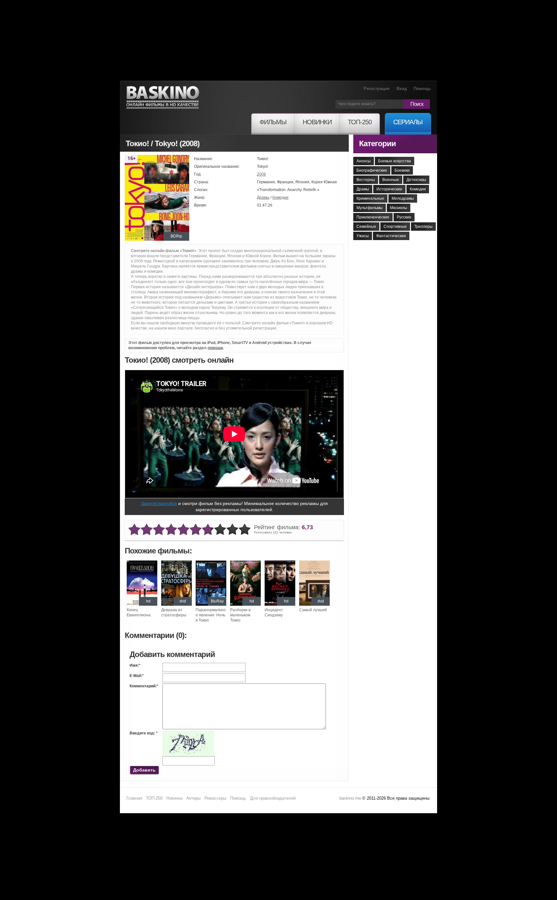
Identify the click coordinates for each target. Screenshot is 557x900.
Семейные (366, 226)
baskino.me (350, 798)
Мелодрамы (403, 198)
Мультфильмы (370, 208)
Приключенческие (373, 217)
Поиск (416, 104)
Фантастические (391, 236)
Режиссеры (215, 798)
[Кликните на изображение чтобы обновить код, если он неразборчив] (188, 733)
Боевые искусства (394, 161)
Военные (390, 179)
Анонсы (364, 161)
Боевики (402, 170)
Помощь (422, 88)
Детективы (416, 179)
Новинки (174, 798)
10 (245, 529)
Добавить (144, 770)
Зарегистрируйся (159, 503)
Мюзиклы (398, 208)
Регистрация (377, 88)
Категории (377, 143)
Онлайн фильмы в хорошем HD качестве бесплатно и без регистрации (162, 97)
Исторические (389, 189)
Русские (404, 217)
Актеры (193, 798)
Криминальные (370, 198)
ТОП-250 (154, 798)
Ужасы (363, 236)
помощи (215, 348)
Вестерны (366, 179)
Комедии (280, 197)
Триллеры (423, 226)
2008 (261, 174)
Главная (134, 798)
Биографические (372, 170)
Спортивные (395, 226)
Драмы (263, 197)
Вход (401, 88)
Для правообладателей (273, 798)
